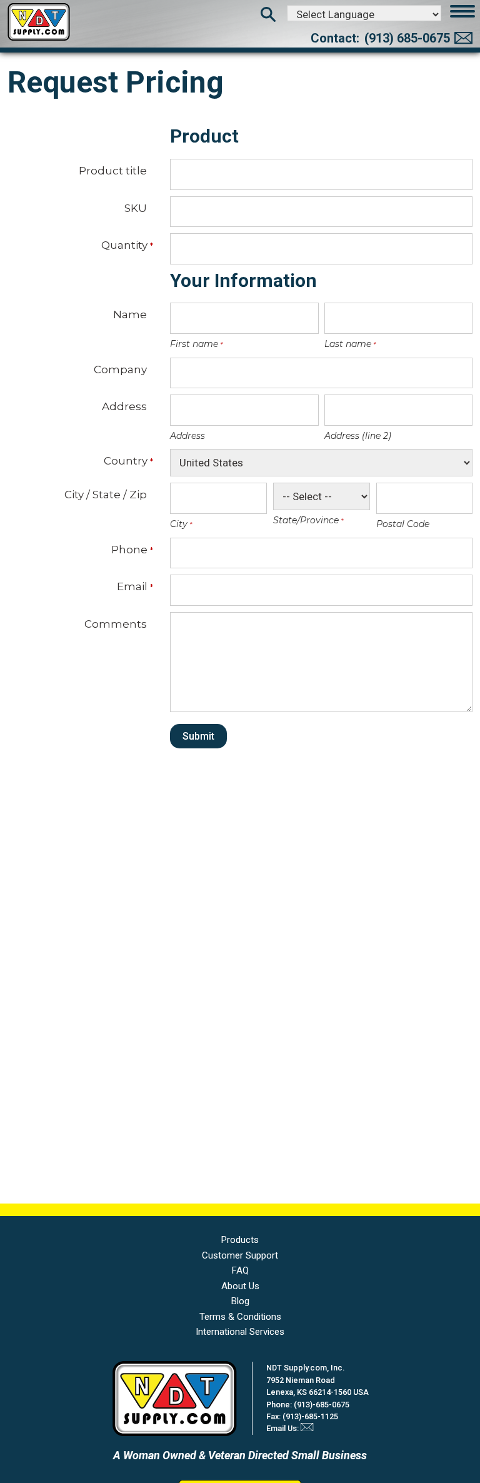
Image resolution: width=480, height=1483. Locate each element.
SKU (135, 208)
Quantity (124, 245)
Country (125, 461)
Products (240, 1239)
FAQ (240, 1270)
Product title (113, 170)
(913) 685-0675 (407, 38)
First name (193, 343)
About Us (240, 1286)
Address (124, 406)
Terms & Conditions (240, 1316)
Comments (115, 624)
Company (120, 369)
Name (130, 314)
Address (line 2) (357, 435)
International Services (240, 1331)
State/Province (305, 520)
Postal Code (402, 524)
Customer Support (240, 1255)
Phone (129, 549)
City (178, 524)
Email (132, 586)
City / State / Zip (105, 494)
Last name (346, 343)
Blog (240, 1301)
